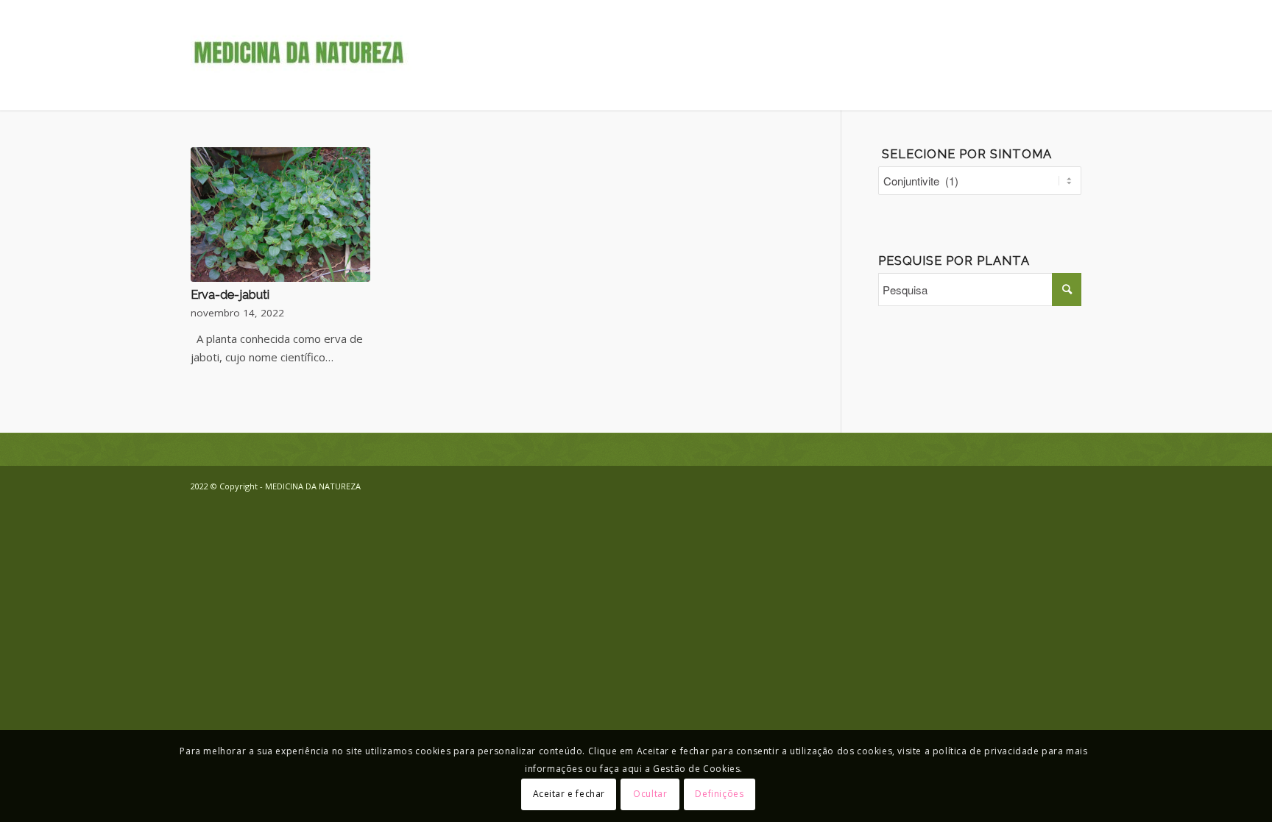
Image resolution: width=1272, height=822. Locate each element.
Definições (719, 793)
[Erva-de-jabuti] (280, 214)
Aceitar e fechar (569, 793)
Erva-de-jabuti (230, 294)
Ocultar (650, 793)
